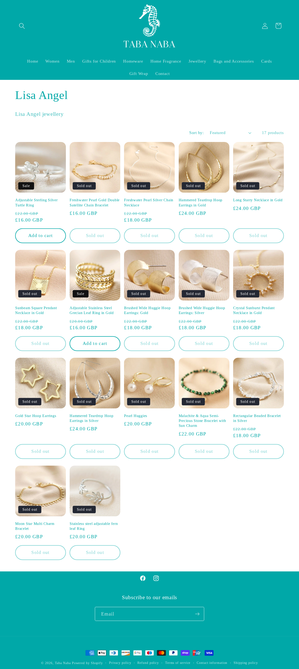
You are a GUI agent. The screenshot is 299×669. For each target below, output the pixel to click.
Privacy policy (120, 663)
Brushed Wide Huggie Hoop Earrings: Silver (202, 310)
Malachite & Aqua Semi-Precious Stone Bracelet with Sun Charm (202, 421)
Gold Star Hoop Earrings (35, 416)
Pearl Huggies (135, 416)
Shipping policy (246, 663)
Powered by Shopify (87, 663)
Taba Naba (63, 663)
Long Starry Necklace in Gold (258, 200)
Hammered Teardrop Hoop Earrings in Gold (201, 202)
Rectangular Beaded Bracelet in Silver (257, 418)
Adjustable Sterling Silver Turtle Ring (36, 202)
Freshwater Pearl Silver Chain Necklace (148, 202)
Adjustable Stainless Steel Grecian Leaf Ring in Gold (92, 310)
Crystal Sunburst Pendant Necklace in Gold (254, 310)
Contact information (212, 663)
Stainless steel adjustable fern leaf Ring (94, 526)
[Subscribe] (197, 614)
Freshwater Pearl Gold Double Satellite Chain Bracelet (95, 202)
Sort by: (196, 132)
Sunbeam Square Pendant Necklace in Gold (36, 310)
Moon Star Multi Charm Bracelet (34, 526)
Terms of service (178, 663)
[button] (21, 25)
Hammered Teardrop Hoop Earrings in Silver (92, 418)
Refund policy (148, 663)
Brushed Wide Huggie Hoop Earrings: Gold (147, 310)
